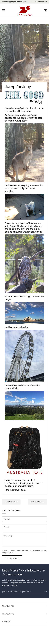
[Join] (43, 591)
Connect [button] (6, 622)
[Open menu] (6, 10)
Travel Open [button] (8, 606)
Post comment (12, 558)
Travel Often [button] (8, 614)
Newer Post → (37, 502)
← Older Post (11, 502)
